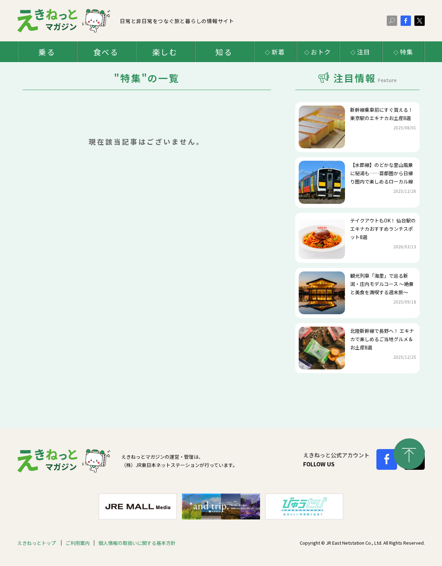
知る (223, 51)
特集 (407, 51)
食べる (105, 51)
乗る (46, 51)
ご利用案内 (78, 542)
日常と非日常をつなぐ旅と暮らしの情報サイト (177, 20)
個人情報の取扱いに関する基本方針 (137, 542)
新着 (278, 51)
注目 (364, 51)
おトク (321, 51)
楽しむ (164, 51)
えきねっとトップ (37, 542)
